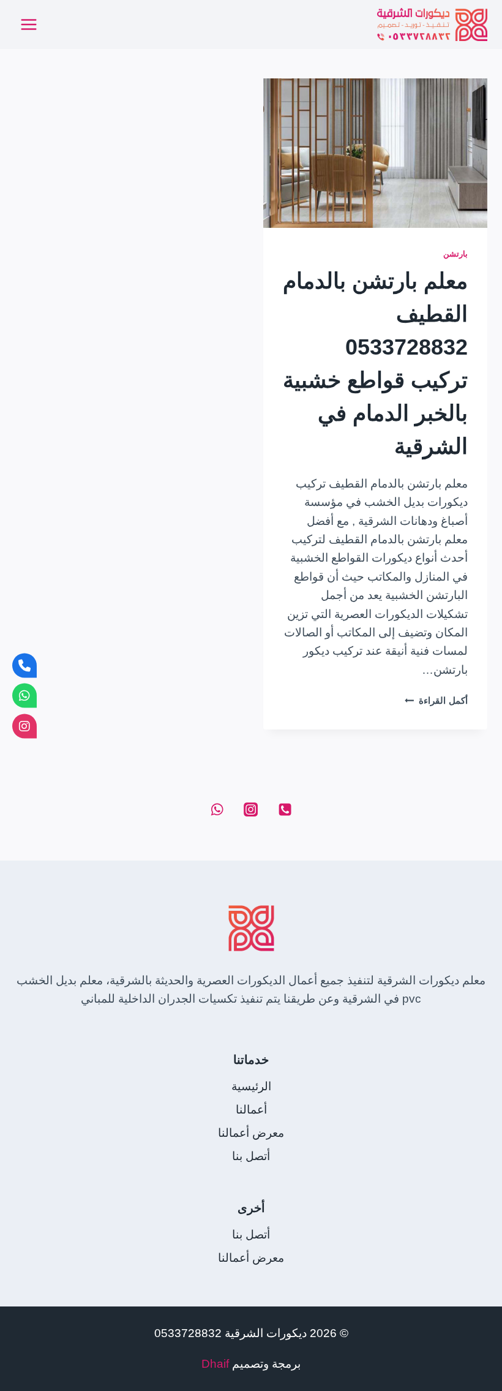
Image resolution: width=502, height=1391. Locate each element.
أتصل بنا (251, 1156)
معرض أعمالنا (251, 1132)
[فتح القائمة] (29, 24)
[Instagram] (251, 810)
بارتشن (455, 253)
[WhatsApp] (217, 810)
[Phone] (285, 810)
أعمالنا (251, 1109)
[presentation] (375, 153)
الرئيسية (251, 1086)
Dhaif (215, 1363)
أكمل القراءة (436, 700)
